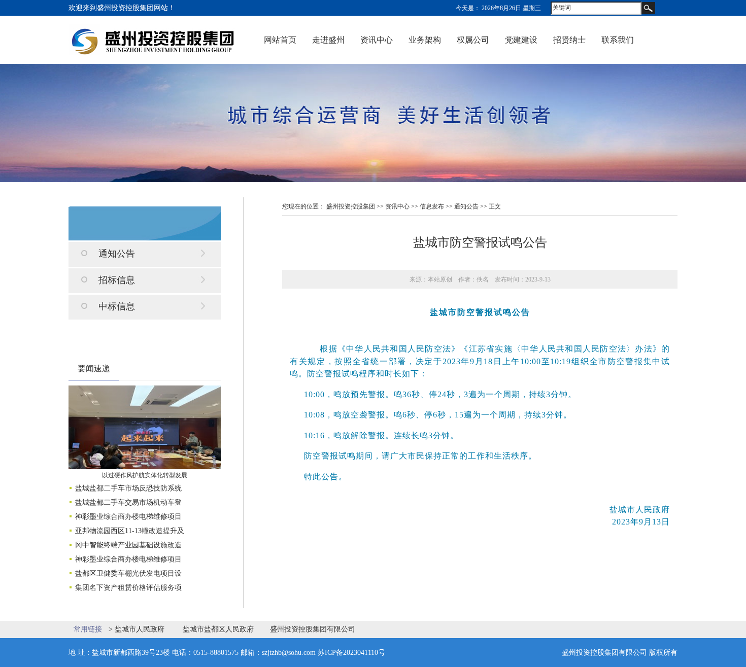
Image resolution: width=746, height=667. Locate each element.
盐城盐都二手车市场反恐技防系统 (128, 488)
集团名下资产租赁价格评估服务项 (128, 587)
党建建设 (521, 40)
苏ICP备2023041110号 (351, 652)
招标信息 (116, 280)
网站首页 (280, 40)
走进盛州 (328, 40)
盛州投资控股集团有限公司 (312, 629)
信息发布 (432, 206)
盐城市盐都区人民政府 (218, 629)
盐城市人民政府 (139, 629)
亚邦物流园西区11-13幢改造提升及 (129, 531)
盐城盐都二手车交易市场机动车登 (128, 502)
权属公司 (473, 40)
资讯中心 (376, 40)
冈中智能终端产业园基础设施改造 (128, 545)
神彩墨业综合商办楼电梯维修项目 (128, 516)
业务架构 (425, 40)
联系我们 (617, 40)
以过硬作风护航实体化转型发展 (144, 475)
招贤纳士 (569, 40)
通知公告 (116, 254)
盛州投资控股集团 (350, 206)
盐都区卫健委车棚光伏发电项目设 (128, 573)
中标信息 (116, 306)
